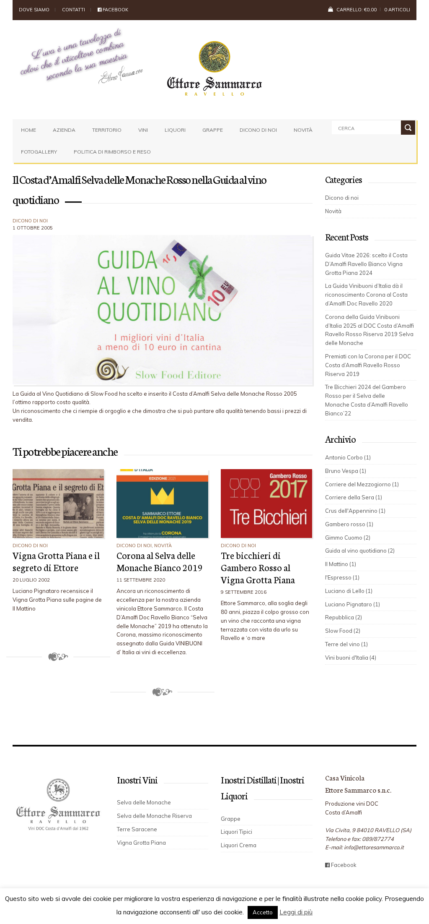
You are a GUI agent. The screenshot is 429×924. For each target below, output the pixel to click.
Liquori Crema (238, 845)
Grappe (212, 130)
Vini (143, 130)
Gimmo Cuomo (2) (347, 537)
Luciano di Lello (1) (348, 590)
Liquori (175, 130)
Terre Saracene (137, 829)
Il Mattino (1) (340, 564)
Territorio (106, 130)
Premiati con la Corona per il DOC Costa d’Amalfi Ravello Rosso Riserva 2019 (368, 365)
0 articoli (397, 10)
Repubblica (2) (343, 617)
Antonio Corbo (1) (348, 457)
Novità (303, 130)
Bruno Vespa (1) (345, 470)
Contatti (73, 10)
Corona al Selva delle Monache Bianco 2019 (159, 561)
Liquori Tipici (236, 831)
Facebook (114, 10)
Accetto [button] (263, 912)
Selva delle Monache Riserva (154, 815)
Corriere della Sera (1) (353, 497)
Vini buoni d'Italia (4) (350, 657)
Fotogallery (39, 152)
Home (28, 130)
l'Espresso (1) (342, 577)
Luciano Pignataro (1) (352, 604)
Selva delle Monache (144, 802)
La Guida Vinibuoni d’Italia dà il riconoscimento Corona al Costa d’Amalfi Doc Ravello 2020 (366, 294)
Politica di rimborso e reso (112, 152)
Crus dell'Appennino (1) (355, 510)
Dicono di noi (258, 130)
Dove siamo (34, 10)
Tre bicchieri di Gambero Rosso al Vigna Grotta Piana (258, 567)
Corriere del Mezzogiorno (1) (362, 484)
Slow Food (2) (342, 630)
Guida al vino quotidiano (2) (360, 550)
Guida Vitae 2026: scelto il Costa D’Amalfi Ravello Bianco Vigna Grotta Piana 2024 (366, 264)
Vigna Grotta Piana (141, 842)
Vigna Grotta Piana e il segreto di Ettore (56, 561)
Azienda (64, 130)
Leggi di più (296, 912)
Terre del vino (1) (346, 644)
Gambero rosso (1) (349, 524)
